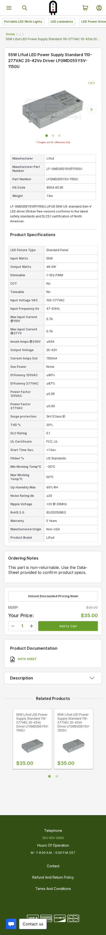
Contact (53, 866)
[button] (46, 135)
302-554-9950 (53, 838)
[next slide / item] (92, 109)
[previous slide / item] (14, 109)
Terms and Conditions (53, 889)
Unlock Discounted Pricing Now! (53, 596)
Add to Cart (68, 626)
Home (10, 34)
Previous (8, 741)
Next (98, 741)
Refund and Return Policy (53, 877)
